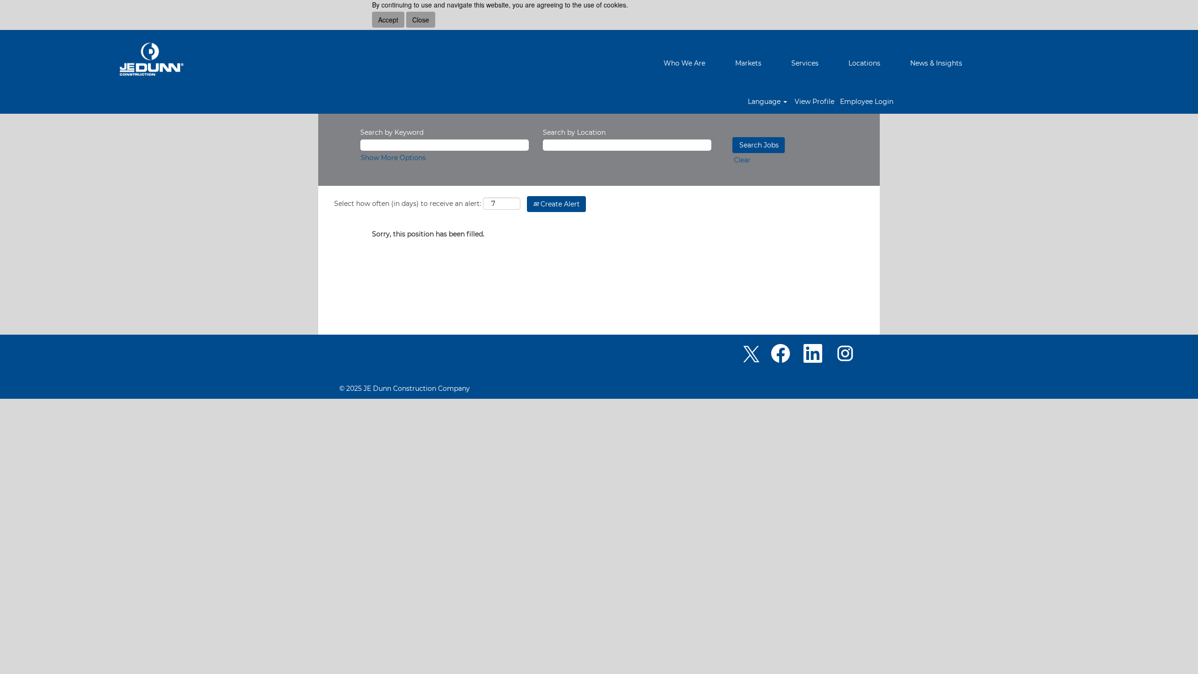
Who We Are (684, 63)
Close (420, 19)
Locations (864, 63)
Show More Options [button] (393, 158)
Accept (388, 19)
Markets (748, 63)
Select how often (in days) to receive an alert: (407, 203)
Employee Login (866, 101)
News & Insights (936, 63)
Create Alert (559, 204)
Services (804, 63)
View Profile (814, 101)
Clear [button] (742, 160)
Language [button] (765, 101)
